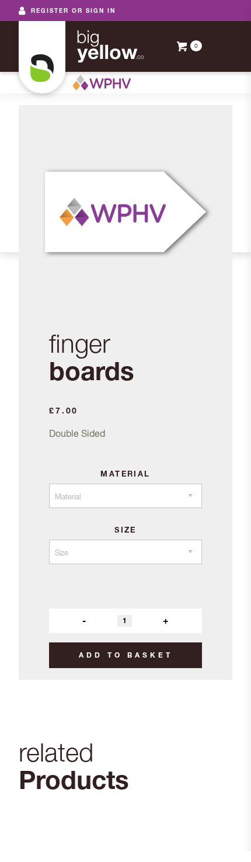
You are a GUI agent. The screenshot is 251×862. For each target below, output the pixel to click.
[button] (217, 47)
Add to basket (126, 655)
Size (125, 529)
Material (125, 473)
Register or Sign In (73, 10)
